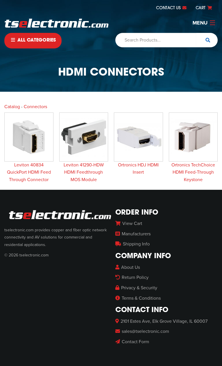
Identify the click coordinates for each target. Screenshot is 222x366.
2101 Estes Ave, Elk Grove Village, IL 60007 (164, 321)
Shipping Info (136, 244)
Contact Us (169, 8)
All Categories (36, 40)
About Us (130, 267)
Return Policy (135, 277)
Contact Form (135, 342)
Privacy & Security (139, 288)
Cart (201, 8)
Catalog (12, 107)
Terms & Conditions (141, 298)
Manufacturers (136, 234)
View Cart (132, 223)
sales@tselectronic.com (145, 331)
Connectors (35, 107)
